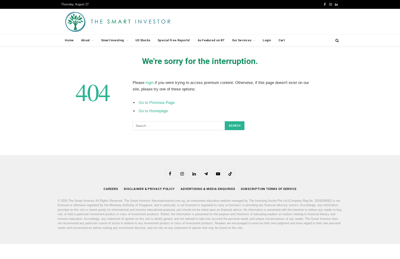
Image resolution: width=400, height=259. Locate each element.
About (85, 40)
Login (267, 40)
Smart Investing (112, 40)
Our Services (241, 40)
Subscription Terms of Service (268, 189)
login (150, 82)
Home (69, 40)
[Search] (336, 40)
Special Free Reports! (174, 40)
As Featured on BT (211, 40)
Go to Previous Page (157, 102)
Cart (281, 40)
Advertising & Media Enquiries (208, 189)
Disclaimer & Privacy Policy (149, 189)
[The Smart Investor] (138, 21)
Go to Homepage (153, 111)
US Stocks (142, 40)
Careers (110, 189)
